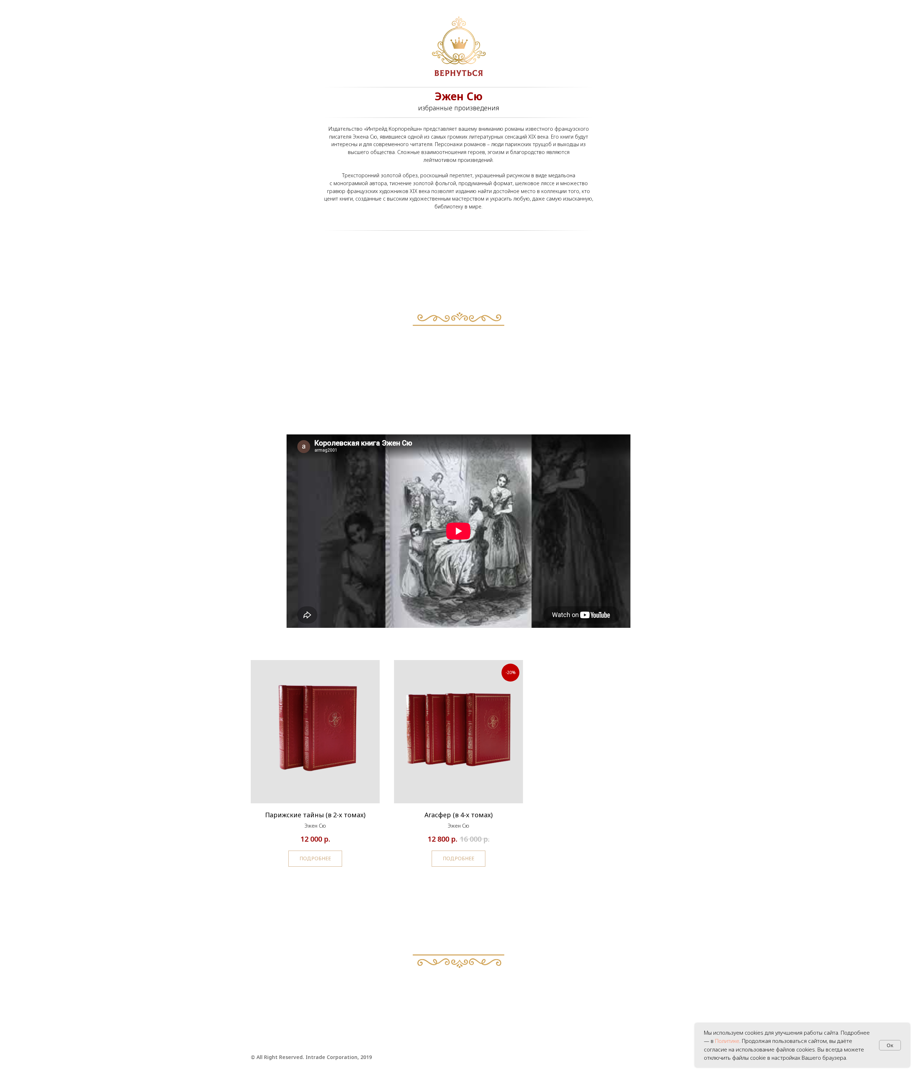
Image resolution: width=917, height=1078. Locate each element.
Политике (727, 1040)
